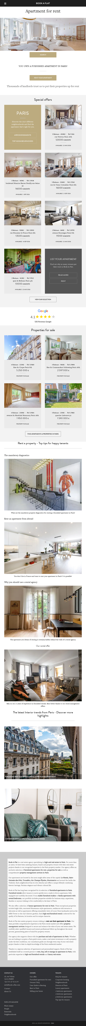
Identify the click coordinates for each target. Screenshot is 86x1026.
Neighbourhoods (61, 982)
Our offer (33, 976)
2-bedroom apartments (63, 994)
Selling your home (36, 991)
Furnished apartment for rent (40, 979)
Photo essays (8, 1006)
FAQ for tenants (61, 976)
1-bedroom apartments (63, 991)
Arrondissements (22, 135)
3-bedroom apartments (63, 997)
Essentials (7, 1011)
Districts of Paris (61, 985)
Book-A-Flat (43, 3)
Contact (7, 988)
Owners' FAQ (35, 982)
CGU (52, 1023)
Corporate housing (62, 979)
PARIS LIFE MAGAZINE (11, 1002)
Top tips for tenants (62, 1000)
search (43, 55)
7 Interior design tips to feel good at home (25, 839)
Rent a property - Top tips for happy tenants (43, 443)
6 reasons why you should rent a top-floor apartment (30, 776)
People (6, 1008)
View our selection (43, 299)
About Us (7, 991)
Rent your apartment (43, 78)
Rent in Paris (34, 988)
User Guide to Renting (38, 985)
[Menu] (6, 3)
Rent (63, 281)
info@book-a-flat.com (12, 985)
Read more (63, 275)
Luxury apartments (62, 988)
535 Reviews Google (43, 322)
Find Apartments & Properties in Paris (43, 434)
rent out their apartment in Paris (58, 921)
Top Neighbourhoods (22, 141)
